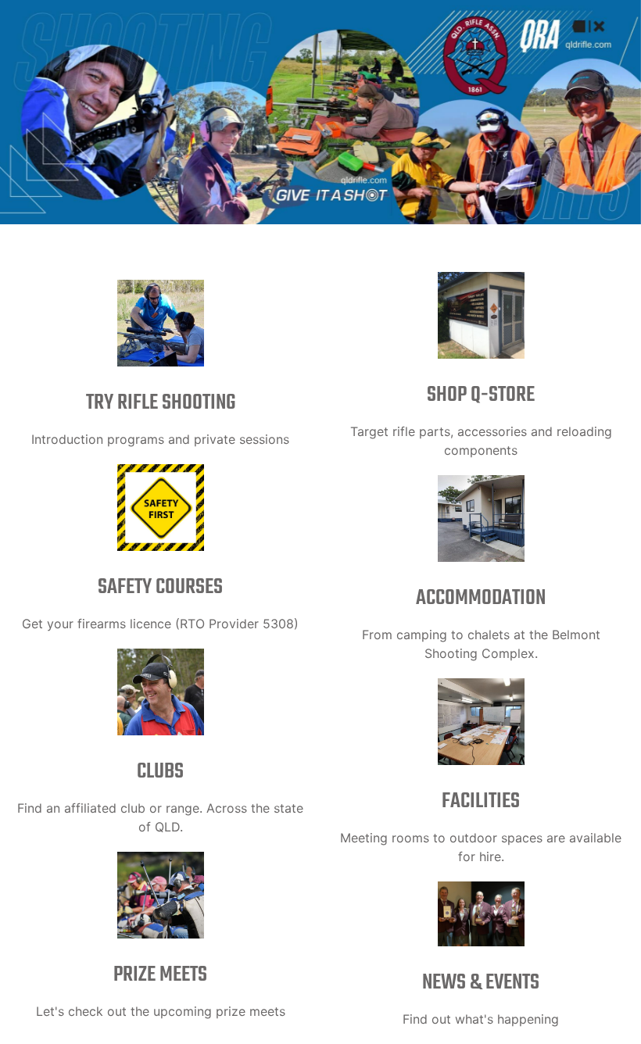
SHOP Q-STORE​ (481, 395)
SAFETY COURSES (160, 587)
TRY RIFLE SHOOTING (160, 403)
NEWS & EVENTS (480, 982)
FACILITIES (481, 801)
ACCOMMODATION (481, 598)
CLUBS (160, 771)
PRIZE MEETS (160, 975)
